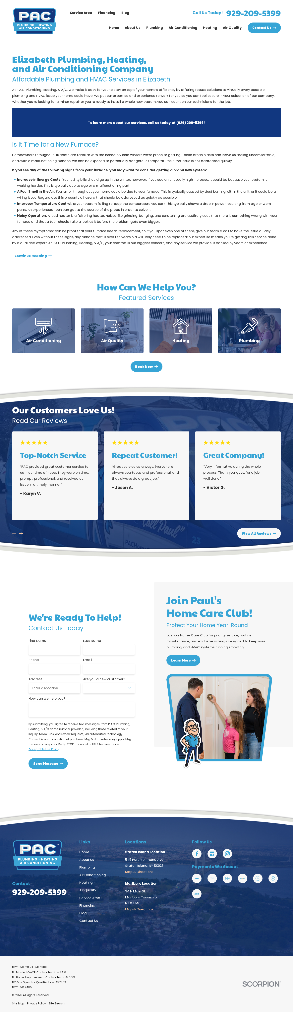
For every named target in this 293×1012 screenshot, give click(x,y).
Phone (34, 660)
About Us (86, 859)
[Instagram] (227, 853)
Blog (125, 12)
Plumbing (87, 867)
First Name (37, 641)
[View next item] (21, 533)
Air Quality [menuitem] (232, 27)
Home (84, 852)
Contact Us (261, 27)
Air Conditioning (92, 875)
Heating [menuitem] (210, 27)
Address (35, 679)
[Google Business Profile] (212, 853)
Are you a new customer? (104, 679)
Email (87, 660)
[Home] (34, 21)
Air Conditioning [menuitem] (183, 27)
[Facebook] (197, 853)
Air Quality (87, 890)
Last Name (92, 641)
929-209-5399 (253, 13)
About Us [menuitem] (133, 27)
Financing (106, 12)
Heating (86, 882)
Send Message (45, 763)
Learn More (181, 660)
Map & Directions (139, 871)
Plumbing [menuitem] (154, 27)
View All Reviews (256, 533)
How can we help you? (47, 698)
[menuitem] (18, 1003)
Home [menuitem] (114, 27)
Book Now (144, 366)
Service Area (81, 12)
